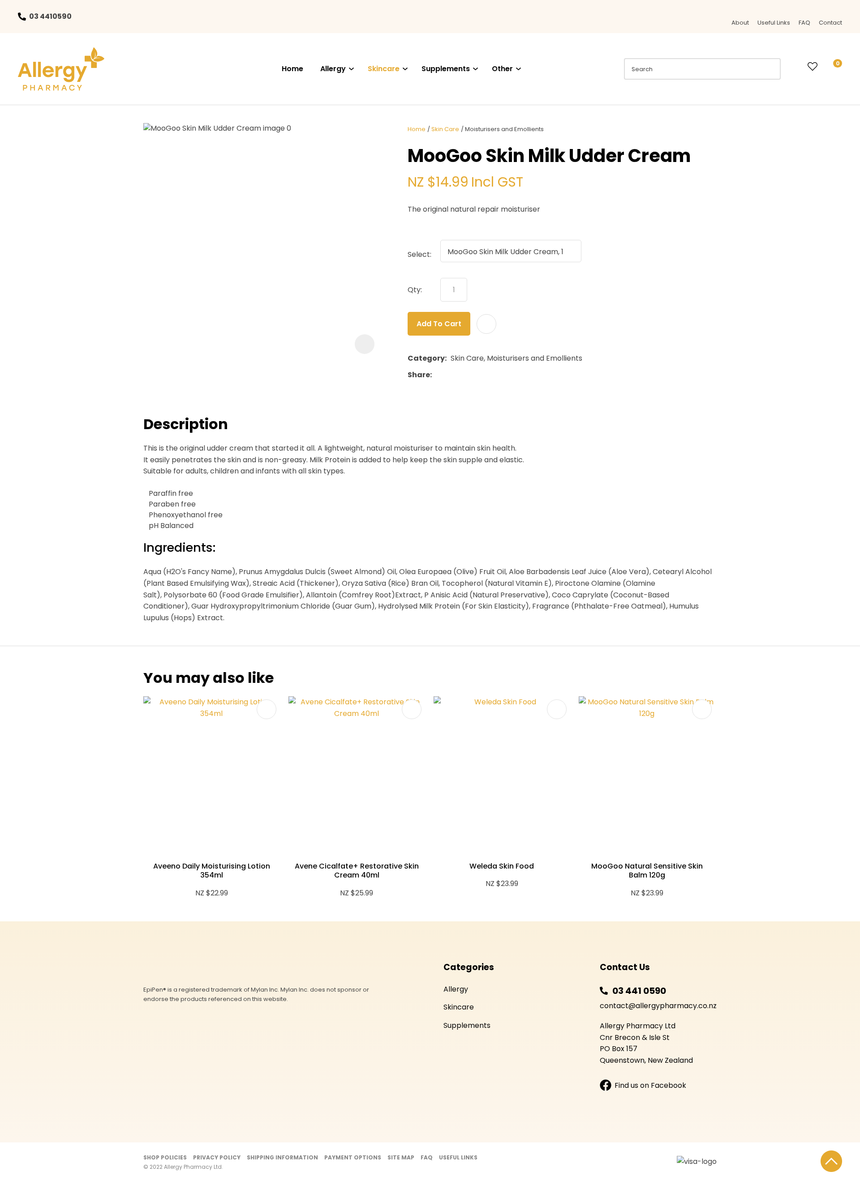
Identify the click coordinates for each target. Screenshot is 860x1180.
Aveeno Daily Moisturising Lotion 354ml (211, 871)
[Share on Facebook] (437, 375)
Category (426, 358)
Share (419, 375)
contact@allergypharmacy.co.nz (658, 1006)
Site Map (400, 1157)
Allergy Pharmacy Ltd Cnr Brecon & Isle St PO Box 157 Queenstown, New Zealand (646, 1043)
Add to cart (439, 324)
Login (794, 66)
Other (502, 69)
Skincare (384, 69)
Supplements (445, 69)
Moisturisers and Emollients (504, 129)
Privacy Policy (217, 1157)
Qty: (415, 290)
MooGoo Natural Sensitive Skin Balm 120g (647, 871)
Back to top (831, 1161)
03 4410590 (50, 16)
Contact (830, 22)
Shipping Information (282, 1157)
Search (770, 69)
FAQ (804, 22)
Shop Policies (165, 1157)
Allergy (333, 69)
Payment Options (352, 1157)
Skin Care (445, 129)
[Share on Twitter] (449, 375)
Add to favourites (266, 709)
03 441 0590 (639, 990)
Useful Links (773, 22)
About (740, 22)
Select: (419, 254)
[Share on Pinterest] (477, 375)
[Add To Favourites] (486, 324)
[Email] (463, 374)
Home (292, 69)
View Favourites (812, 67)
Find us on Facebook (650, 1085)
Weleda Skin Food (501, 866)
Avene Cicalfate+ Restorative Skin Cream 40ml (357, 871)
